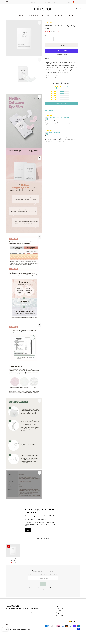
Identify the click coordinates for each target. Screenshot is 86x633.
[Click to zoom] (39, 23)
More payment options (61, 54)
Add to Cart (62, 45)
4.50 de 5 (66, 86)
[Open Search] (73, 8)
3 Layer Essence (32, 15)
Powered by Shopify (26, 629)
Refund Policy (59, 610)
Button (28, 530)
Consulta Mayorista (35, 613)
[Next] (59, 2)
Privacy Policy (59, 608)
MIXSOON (17, 629)
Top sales (20, 15)
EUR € (76, 2)
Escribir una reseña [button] (62, 104)
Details (47, 58)
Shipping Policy (60, 613)
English (68, 2)
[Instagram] (7, 2)
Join (43, 583)
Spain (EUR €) (74, 622)
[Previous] (27, 2)
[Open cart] (79, 8)
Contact (33, 610)
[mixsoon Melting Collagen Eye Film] (13, 550)
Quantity (47, 36)
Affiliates (71, 15)
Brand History (58, 15)
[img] (48, 115)
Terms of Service (60, 615)
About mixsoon (34, 608)
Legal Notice (59, 606)
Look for (33, 606)
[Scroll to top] (82, 628)
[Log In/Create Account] (76, 8)
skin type (44, 15)
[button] (54, 91)
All (13, 15)
